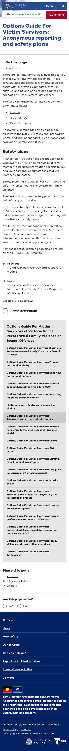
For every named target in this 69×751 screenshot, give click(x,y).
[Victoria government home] (60, 741)
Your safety (10, 636)
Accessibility (10, 729)
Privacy (7, 724)
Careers (8, 620)
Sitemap (54, 724)
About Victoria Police (17, 669)
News (6, 628)
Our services (11, 644)
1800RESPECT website (27, 253)
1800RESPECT (19, 118)
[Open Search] (63, 6)
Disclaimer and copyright (30, 724)
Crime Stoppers (20, 123)
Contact (8, 677)
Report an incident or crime (21, 661)
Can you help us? (14, 653)
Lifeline (15, 112)
